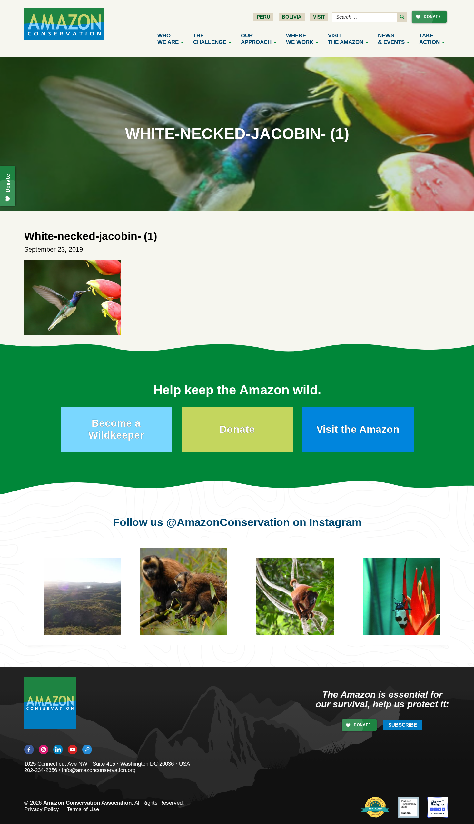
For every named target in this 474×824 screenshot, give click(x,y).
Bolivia (291, 17)
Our (256, 39)
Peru (263, 17)
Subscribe (402, 725)
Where (299, 39)
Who (168, 39)
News (391, 39)
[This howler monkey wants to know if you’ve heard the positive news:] (300, 601)
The (209, 39)
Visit (319, 17)
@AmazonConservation (228, 522)
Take (429, 39)
